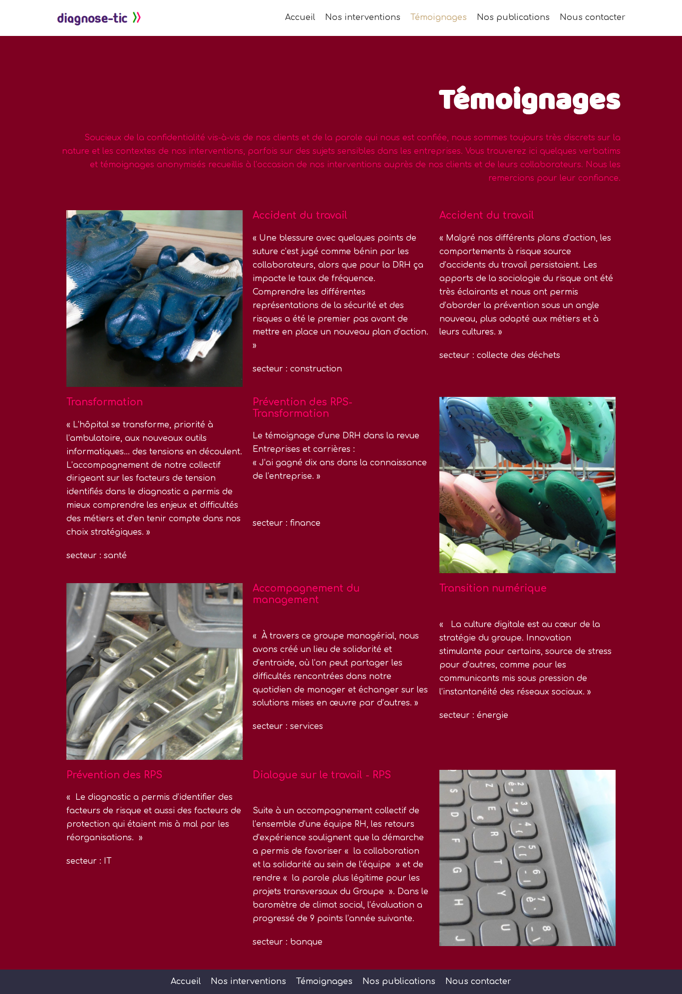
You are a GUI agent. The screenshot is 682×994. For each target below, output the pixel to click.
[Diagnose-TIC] (98, 18)
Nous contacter (593, 17)
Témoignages (438, 17)
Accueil (300, 17)
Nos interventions (362, 17)
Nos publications (513, 17)
